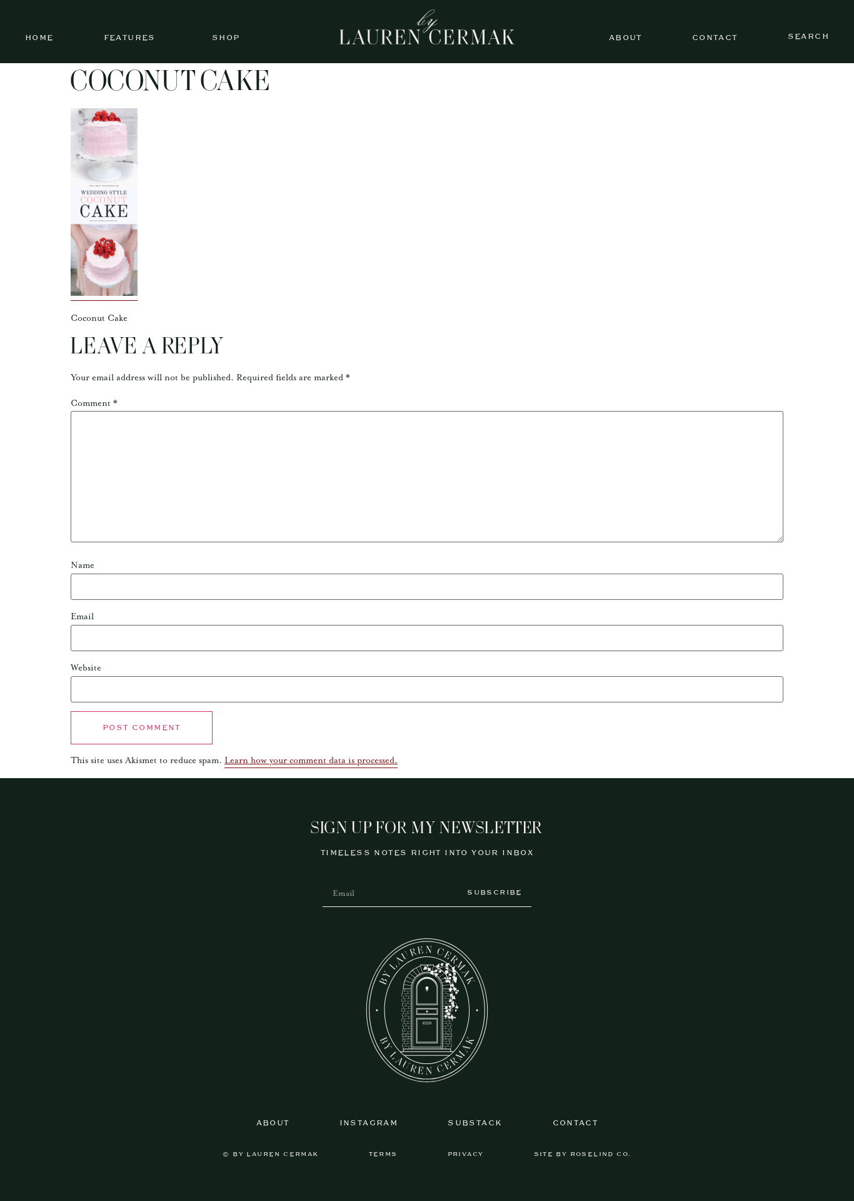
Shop (226, 38)
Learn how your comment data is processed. (311, 761)
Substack (475, 1123)
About (625, 38)
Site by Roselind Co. (582, 1154)
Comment (94, 403)
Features (130, 38)
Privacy (466, 1154)
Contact (715, 38)
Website (86, 668)
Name (82, 565)
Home (39, 38)
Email (82, 617)
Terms (383, 1154)
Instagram (368, 1123)
